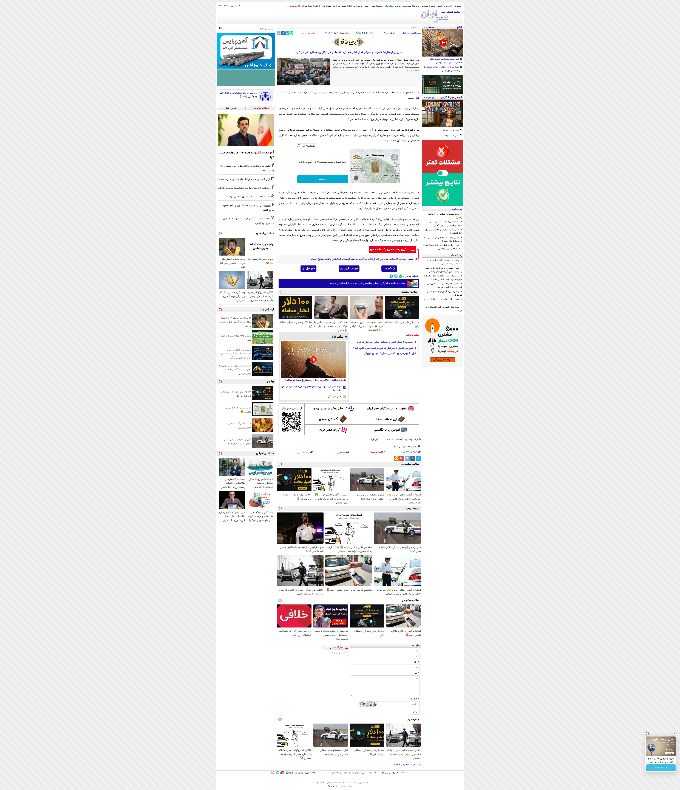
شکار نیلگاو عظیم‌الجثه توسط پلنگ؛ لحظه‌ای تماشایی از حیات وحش (446, 61)
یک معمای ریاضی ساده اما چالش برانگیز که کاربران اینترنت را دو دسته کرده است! (442, 277)
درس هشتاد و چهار (451, 130)
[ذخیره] (363, 33)
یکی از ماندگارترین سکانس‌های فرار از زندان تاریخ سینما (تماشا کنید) (315, 380)
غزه (395, 446)
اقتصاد (373, 6)
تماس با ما (448, 6)
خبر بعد (387, 268)
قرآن (323, 6)
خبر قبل (310, 268)
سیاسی (380, 6)
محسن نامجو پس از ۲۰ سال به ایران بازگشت (247, 196)
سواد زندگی (389, 6)
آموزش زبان (293, 6)
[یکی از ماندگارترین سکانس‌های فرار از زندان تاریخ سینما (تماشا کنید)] (313, 359)
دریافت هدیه (660, 768)
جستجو (433, 6)
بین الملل (351, 6)
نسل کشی (402, 446)
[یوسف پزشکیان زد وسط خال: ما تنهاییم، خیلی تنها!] (246, 130)
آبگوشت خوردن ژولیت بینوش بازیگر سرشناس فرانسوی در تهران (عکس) (446, 223)
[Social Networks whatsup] (400, 276)
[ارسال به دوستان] (360, 32)
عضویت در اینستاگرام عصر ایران (387, 408)
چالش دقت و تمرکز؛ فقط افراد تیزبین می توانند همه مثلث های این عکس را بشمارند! (444, 262)
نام (417, 650)
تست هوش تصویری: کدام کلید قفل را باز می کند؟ (443, 309)
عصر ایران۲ (388, 772)
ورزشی (359, 6)
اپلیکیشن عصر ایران (291, 409)
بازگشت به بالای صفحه (405, 764)
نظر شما (415, 645)
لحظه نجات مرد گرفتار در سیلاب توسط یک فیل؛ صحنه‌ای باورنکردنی (443, 69)
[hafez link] (349, 42)
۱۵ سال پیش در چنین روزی (330, 408)
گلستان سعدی (328, 419)
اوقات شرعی (407, 6)
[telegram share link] (287, 33)
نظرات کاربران (349, 268)
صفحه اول (457, 6)
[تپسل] (299, 146)
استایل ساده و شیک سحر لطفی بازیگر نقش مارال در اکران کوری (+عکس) (442, 247)
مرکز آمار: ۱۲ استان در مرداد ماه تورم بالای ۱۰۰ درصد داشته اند (392, 27)
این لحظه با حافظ (386, 419)
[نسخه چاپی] (357, 32)
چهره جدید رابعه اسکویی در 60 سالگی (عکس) (445, 215)
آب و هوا (416, 6)
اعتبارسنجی (343, 652)
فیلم (310, 6)
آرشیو (440, 6)
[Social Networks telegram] (391, 276)
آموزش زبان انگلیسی (387, 429)
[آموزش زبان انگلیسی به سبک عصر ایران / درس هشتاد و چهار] (442, 113)
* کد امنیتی (414, 699)
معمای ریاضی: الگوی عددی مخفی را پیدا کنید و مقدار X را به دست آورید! (444, 285)
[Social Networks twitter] (396, 276)
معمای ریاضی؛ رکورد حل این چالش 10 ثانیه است (443, 301)
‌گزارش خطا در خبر (308, 33)
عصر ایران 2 (303, 6)
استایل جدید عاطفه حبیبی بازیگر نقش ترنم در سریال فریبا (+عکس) (443, 239)
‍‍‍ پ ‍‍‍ (370, 32)
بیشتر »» (429, 27)
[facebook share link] (283, 33)
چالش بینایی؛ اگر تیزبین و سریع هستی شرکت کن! (444, 293)
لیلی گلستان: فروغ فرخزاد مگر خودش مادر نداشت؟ (244, 179)
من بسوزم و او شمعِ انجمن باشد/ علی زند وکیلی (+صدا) (238, 94)
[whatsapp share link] (291, 33)
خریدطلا (323, 179)
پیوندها (339, 772)
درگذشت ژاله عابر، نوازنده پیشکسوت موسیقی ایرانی (244, 188)
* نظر (417, 673)
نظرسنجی (425, 6)
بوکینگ (334, 652)
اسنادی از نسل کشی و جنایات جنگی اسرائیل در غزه (385, 342)
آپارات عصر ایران (330, 429)
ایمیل (416, 661)
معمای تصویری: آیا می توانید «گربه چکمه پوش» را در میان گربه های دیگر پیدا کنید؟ (443, 270)
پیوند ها (398, 6)
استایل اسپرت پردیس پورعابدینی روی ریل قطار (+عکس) (443, 231)
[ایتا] (396, 458)
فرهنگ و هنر (342, 6)
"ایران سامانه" (333, 786)
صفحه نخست (416, 33)
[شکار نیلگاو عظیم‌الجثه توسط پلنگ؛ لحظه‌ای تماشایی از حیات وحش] (442, 43)
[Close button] (674, 733)
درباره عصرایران (375, 772)
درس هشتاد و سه (452, 135)
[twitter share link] (278, 33)
